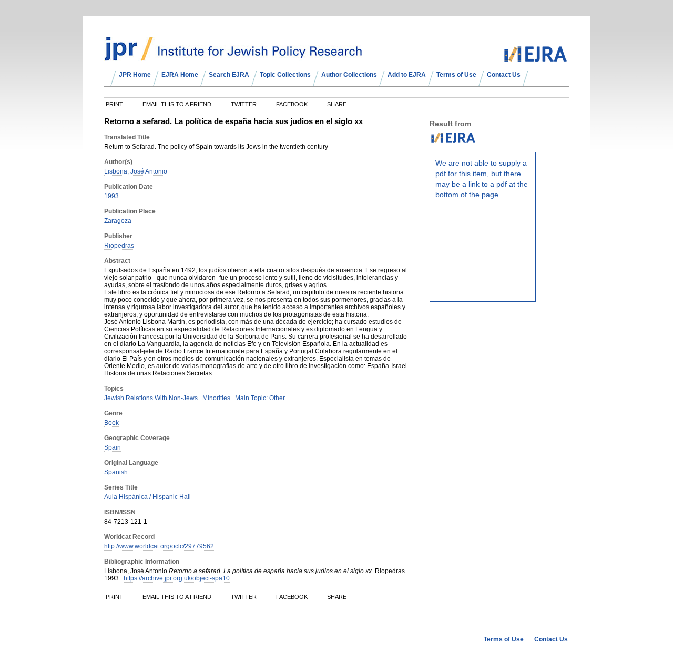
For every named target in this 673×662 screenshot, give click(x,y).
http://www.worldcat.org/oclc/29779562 (159, 546)
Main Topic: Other (260, 398)
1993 (111, 196)
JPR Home (135, 74)
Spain (112, 447)
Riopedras (119, 245)
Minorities (216, 398)
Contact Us (504, 74)
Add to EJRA (407, 74)
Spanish (116, 472)
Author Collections (349, 74)
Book (111, 422)
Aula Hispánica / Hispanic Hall (147, 497)
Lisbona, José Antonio (135, 171)
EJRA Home (179, 74)
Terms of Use (456, 74)
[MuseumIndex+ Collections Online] (233, 56)
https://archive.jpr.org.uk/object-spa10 (177, 578)
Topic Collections (285, 74)
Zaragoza (117, 221)
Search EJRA (229, 74)
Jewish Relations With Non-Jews (151, 398)
